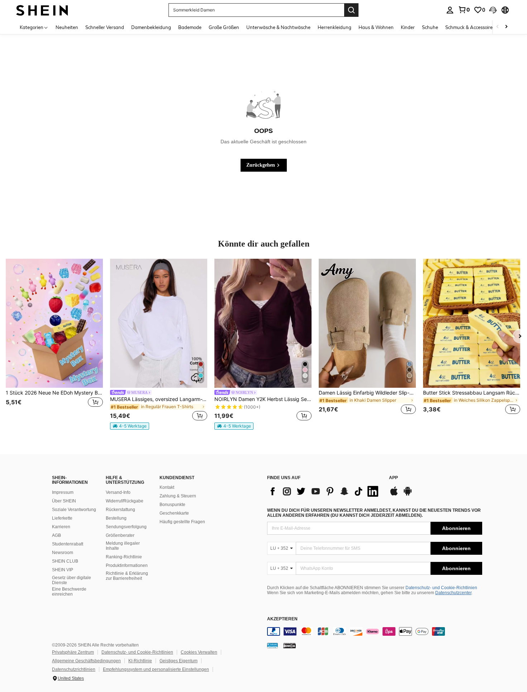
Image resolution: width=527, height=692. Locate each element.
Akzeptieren (282, 619)
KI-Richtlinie (140, 660)
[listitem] (54, 341)
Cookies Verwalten (199, 652)
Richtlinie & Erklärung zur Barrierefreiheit (127, 576)
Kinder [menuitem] (408, 27)
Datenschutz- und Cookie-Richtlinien (441, 587)
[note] (129, 426)
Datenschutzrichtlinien (73, 669)
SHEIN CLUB (65, 561)
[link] (464, 9)
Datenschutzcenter (453, 592)
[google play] (408, 494)
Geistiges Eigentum (179, 660)
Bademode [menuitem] (189, 27)
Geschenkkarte (174, 513)
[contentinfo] (374, 631)
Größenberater (120, 535)
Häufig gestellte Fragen (182, 521)
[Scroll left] (497, 27)
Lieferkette (62, 518)
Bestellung (116, 518)
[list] (324, 491)
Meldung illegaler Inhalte (123, 546)
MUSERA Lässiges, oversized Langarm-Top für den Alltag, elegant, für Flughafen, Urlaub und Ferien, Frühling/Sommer (158, 399)
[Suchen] (351, 10)
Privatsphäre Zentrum (73, 652)
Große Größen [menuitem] (224, 27)
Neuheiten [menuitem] (67, 27)
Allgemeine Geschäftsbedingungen (86, 660)
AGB (56, 535)
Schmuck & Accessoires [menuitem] (470, 27)
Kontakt (167, 487)
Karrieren (61, 526)
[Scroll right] (506, 27)
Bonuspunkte (172, 504)
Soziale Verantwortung (74, 509)
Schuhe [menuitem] (430, 27)
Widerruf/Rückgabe (124, 501)
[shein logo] (42, 10)
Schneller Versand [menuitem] (104, 27)
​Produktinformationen (127, 565)
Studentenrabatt (67, 544)
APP (393, 478)
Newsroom (62, 552)
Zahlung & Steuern (178, 495)
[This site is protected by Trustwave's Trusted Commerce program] (272, 645)
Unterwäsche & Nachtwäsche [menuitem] (278, 27)
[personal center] (450, 10)
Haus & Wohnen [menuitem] (376, 27)
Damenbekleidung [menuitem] (151, 27)
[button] (493, 10)
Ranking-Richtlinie (124, 556)
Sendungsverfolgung (126, 526)
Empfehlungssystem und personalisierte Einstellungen (156, 669)
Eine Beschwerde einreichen (69, 592)
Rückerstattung (120, 509)
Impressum (62, 492)
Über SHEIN (64, 501)
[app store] (394, 494)
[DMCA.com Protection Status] (289, 645)
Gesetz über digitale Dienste (71, 580)
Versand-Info (118, 492)
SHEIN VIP (62, 569)
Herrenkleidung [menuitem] (334, 27)
